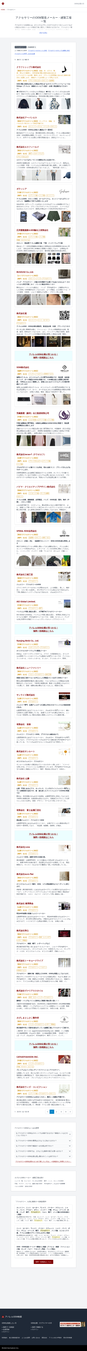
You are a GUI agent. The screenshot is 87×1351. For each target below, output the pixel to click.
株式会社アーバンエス (27, 117)
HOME (3, 10)
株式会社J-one (23, 847)
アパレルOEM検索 (13, 1316)
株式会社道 (22, 313)
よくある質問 (26, 1338)
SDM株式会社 (23, 367)
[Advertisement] (43, 1288)
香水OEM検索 (67, 1338)
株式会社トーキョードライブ (30, 960)
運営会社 (44, 1338)
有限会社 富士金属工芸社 (29, 810)
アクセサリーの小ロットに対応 (37, 50)
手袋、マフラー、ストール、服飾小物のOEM (28, 1184)
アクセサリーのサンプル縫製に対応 (59, 50)
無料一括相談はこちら (43, 1262)
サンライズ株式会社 (26, 694)
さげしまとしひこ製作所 (28, 1017)
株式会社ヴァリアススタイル (30, 990)
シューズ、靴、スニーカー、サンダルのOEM (28, 1181)
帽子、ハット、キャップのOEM (53, 1181)
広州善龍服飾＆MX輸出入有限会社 (32, 230)
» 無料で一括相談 (8, 1327)
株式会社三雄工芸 (25, 574)
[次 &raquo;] (70, 1112)
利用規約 (4, 1338)
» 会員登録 (5, 1329)
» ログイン (5, 1332)
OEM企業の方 (79, 4)
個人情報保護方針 (14, 1338)
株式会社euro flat (25, 874)
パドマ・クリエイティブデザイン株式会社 (36, 486)
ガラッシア (22, 188)
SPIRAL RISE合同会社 (27, 531)
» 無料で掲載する (37, 1327)
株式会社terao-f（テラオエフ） (31, 454)
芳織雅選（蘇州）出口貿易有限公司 (33, 413)
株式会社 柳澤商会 (25, 903)
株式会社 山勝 (23, 778)
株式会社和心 (23, 930)
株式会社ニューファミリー (29, 667)
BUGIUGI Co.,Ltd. (25, 272)
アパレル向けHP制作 (55, 1338)
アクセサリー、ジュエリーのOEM (54, 1184)
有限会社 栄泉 (24, 724)
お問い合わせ (36, 1338)
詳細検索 (31, 47)
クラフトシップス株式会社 (29, 67)
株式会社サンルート (26, 751)
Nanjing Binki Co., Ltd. (28, 640)
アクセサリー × (20, 47)
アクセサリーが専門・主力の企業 (25, 54)
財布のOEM (28, 1186)
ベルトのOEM (19, 1186)
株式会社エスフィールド (28, 146)
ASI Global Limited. (26, 601)
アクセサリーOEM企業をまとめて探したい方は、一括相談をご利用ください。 (43, 1161)
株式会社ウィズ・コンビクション (32, 1087)
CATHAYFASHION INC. (27, 1056)
